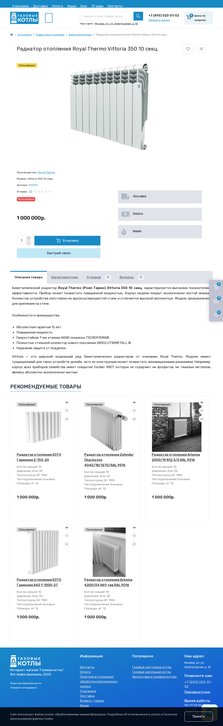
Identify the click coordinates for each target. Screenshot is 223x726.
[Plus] (28, 238)
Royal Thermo (46, 172)
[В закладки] (188, 49)
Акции (71, 6)
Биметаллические (80, 34)
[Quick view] (67, 402)
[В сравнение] (201, 48)
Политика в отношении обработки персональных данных (98, 681)
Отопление (25, 34)
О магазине (20, 6)
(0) (30, 191)
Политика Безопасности (25, 683)
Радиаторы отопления (50, 34)
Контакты (115, 6)
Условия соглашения (23, 687)
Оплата (57, 6)
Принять (199, 716)
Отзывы (97, 6)
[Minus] (28, 243)
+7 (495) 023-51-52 (164, 15)
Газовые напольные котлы (151, 672)
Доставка (40, 6)
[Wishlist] (67, 410)
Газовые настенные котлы (151, 667)
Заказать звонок (159, 20)
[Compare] (67, 419)
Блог (84, 6)
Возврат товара (92, 701)
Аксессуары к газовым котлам (154, 677)
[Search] (138, 16)
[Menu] (48, 18)
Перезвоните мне (197, 692)
